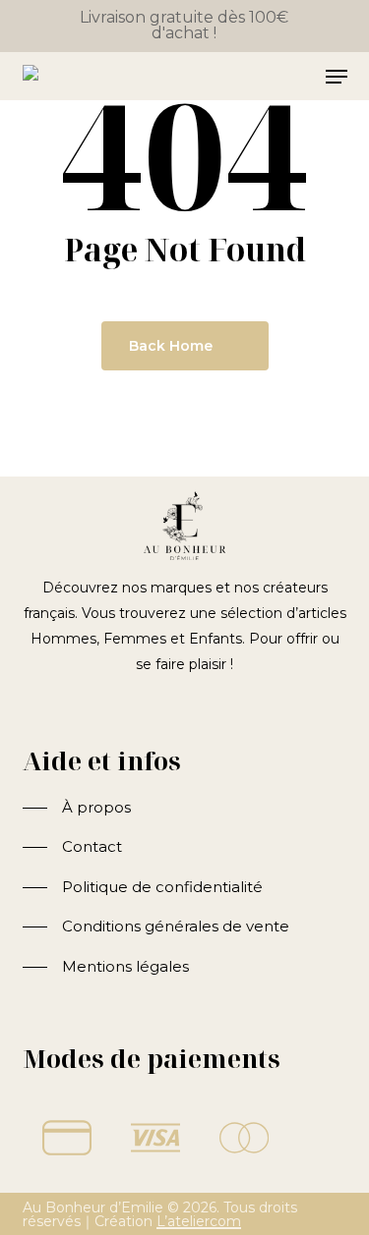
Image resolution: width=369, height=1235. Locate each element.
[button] (77, 808)
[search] (258, 76)
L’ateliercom (198, 1221)
